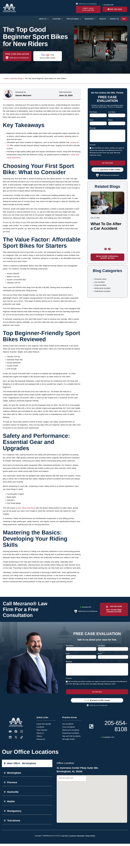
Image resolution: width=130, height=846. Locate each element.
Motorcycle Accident (102, 288)
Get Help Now (97, 692)
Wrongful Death (68, 739)
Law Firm (65, 835)
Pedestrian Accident (102, 291)
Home (6, 78)
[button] (105, 249)
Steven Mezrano (23, 95)
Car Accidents (67, 724)
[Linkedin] (10, 737)
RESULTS (103, 19)
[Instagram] (21, 731)
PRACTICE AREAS (73, 19)
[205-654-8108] (91, 726)
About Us (40, 733)
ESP (124, 19)
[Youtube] (10, 731)
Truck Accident (100, 285)
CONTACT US (114, 19)
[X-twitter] (16, 737)
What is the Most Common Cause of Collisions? (106, 228)
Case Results (41, 730)
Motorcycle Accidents (70, 730)
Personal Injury (100, 279)
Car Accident (99, 282)
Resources (40, 739)
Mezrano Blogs (17, 78)
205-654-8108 (115, 726)
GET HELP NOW (107, 163)
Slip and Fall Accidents (71, 736)
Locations (40, 727)
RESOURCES (89, 19)
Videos (39, 736)
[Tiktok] (21, 737)
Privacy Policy (90, 835)
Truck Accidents (68, 727)
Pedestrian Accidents (70, 733)
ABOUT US (42, 19)
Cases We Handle (43, 724)
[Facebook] (16, 731)
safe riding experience (26, 508)
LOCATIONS (56, 19)
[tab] (27, 763)
